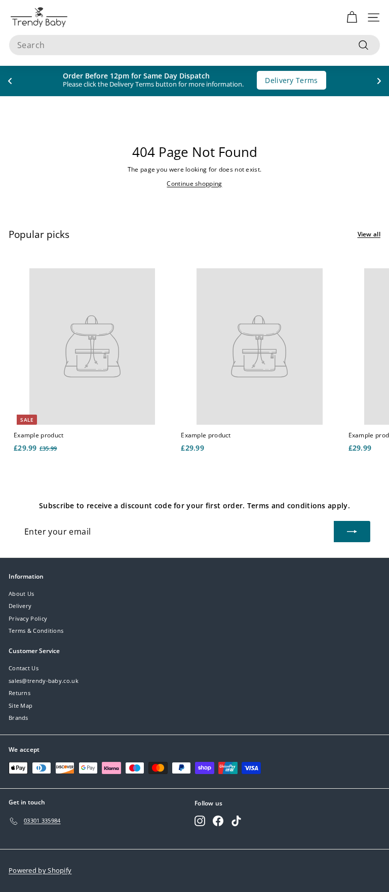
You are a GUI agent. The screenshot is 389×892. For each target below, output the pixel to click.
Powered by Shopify (40, 870)
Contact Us (23, 668)
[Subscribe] (352, 531)
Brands (18, 717)
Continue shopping (194, 183)
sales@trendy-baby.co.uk (44, 680)
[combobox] (194, 45)
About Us (21, 593)
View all (369, 234)
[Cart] (352, 17)
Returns (19, 693)
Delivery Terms (291, 80)
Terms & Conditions (36, 630)
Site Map (20, 705)
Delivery (20, 606)
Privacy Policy (28, 618)
